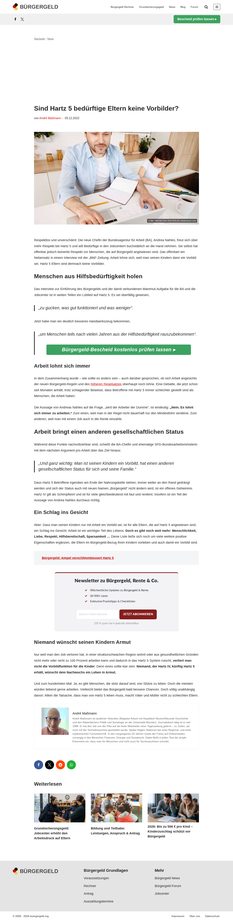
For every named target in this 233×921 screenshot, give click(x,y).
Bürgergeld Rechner (122, 6)
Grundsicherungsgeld (151, 6)
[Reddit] (60, 764)
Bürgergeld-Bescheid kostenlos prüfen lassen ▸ (118, 349)
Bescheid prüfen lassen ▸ (197, 19)
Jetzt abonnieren (138, 614)
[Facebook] (15, 19)
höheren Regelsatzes (106, 384)
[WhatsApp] (71, 764)
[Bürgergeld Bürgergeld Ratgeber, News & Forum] (35, 6)
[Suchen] (206, 7)
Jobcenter (162, 894)
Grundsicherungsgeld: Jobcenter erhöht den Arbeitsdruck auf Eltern (52, 833)
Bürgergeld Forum (168, 886)
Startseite (39, 38)
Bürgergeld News (167, 878)
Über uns (194, 916)
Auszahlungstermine (98, 901)
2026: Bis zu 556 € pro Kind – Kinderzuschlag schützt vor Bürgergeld (170, 831)
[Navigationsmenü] (217, 7)
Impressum (177, 916)
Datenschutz (212, 916)
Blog (182, 6)
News (172, 6)
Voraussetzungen (96, 878)
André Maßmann (50, 118)
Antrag (88, 894)
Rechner (90, 886)
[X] (22, 19)
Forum (194, 6)
